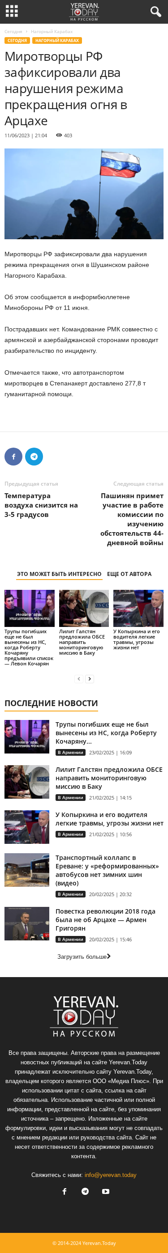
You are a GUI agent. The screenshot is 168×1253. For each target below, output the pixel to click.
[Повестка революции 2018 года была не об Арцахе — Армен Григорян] (26, 923)
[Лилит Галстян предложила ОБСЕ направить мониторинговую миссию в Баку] (84, 608)
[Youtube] (104, 1192)
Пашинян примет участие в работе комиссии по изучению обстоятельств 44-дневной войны (132, 519)
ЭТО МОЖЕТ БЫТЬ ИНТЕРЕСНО (59, 574)
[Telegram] (34, 457)
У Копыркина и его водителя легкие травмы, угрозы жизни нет (136, 639)
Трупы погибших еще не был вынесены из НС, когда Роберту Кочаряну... (106, 732)
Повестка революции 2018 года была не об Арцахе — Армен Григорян (105, 919)
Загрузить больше (82, 956)
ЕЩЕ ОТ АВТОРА (129, 574)
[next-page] (89, 678)
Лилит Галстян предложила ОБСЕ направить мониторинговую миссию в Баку (82, 642)
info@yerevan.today (111, 1175)
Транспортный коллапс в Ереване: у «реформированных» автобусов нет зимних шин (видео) (107, 870)
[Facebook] (13, 457)
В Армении (70, 752)
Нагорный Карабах (57, 40)
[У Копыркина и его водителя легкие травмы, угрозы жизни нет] (138, 608)
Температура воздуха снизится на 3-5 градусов (41, 505)
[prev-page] (78, 678)
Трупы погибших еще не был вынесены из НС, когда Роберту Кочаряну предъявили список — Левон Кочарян (28, 647)
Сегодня (13, 31)
